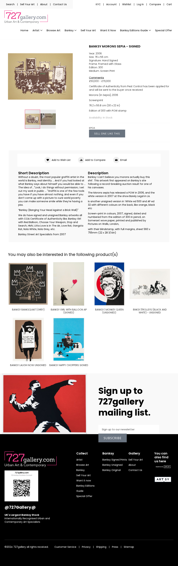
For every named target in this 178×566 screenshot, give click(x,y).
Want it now (83, 480)
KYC (98, 4)
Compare (155, 4)
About (43, 4)
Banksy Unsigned (112, 465)
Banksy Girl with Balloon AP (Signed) (69, 311)
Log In (140, 4)
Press (115, 547)
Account (111, 4)
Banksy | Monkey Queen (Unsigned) (109, 311)
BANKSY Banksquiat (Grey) (28, 309)
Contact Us (60, 4)
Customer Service (65, 547)
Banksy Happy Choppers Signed (68, 365)
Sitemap (129, 547)
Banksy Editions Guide (85, 488)
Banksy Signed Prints (114, 459)
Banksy (80, 470)
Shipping (101, 547)
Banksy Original (111, 470)
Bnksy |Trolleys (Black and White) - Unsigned (150, 311)
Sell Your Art (27, 4)
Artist (79, 459)
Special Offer (84, 496)
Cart (169, 4)
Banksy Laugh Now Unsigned (28, 365)
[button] (48, 119)
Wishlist (126, 4)
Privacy (86, 547)
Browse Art (82, 465)
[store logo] (26, 16)
